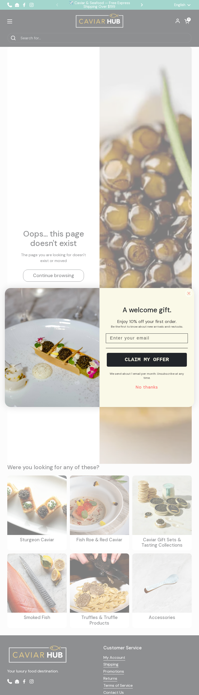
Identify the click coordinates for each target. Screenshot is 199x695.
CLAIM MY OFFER (147, 360)
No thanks (147, 387)
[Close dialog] (189, 293)
